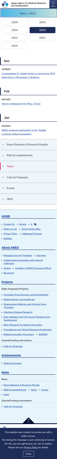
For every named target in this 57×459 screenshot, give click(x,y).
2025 (42, 22)
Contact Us (9, 224)
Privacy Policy (10, 233)
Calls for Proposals (13, 346)
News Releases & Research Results (22, 385)
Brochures (9, 273)
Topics (34, 390)
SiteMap (8, 238)
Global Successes (13, 363)
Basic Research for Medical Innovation (23, 325)
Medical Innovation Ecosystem (19, 334)
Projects (7, 282)
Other (6, 394)
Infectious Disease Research (18, 312)
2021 (42, 37)
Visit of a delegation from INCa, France (21, 103)
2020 (14, 45)
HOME (6, 216)
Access (22, 224)
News (5, 372)
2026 (14, 22)
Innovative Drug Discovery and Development (26, 294)
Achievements (11, 355)
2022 (14, 37)
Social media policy (31, 229)
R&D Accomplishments (15, 390)
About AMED (10, 247)
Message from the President (18, 255)
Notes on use (10, 229)
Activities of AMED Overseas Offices (33, 268)
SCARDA (43, 334)
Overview (41, 255)
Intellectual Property (32, 233)
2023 (42, 30)
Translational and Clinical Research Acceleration (28, 329)
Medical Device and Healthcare (19, 299)
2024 (14, 30)
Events (44, 390)
